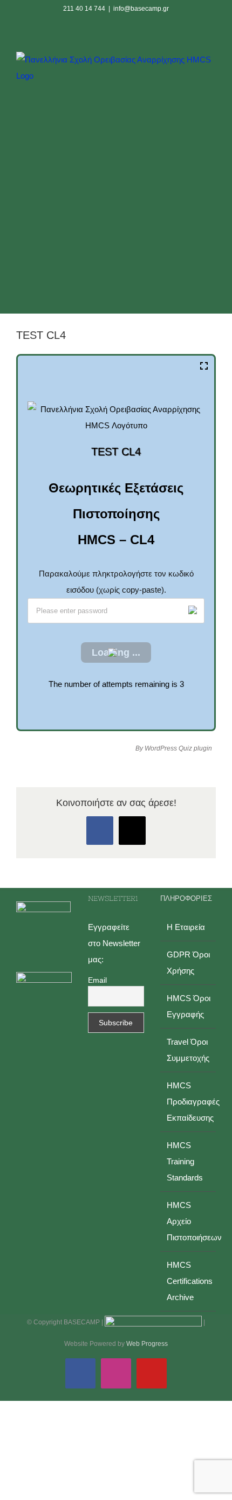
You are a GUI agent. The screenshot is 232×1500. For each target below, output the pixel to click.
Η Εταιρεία (186, 927)
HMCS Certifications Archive (188, 1281)
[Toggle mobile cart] (192, 202)
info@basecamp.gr (141, 8)
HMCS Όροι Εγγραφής (188, 1006)
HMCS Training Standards (185, 1161)
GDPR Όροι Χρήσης (188, 962)
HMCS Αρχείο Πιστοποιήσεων (188, 1221)
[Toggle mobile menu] (211, 202)
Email (97, 980)
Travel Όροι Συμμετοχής (188, 1049)
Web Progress (147, 1344)
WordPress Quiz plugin (178, 748)
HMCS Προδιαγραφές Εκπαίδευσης (188, 1101)
